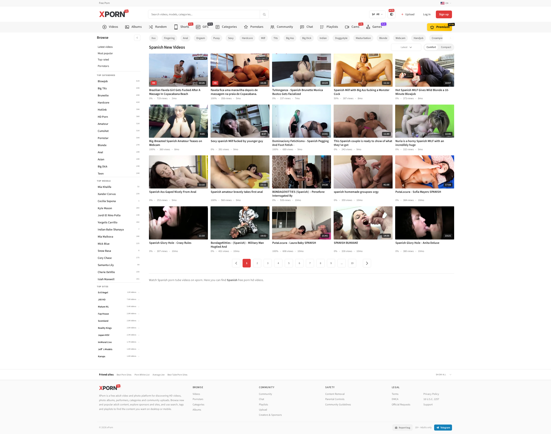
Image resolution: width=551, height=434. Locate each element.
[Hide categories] (137, 38)
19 (352, 263)
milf (263, 38)
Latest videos (105, 47)
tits (276, 38)
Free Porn (104, 3)
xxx (154, 38)
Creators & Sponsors (270, 415)
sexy (231, 38)
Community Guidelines (338, 404)
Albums (197, 410)
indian (323, 38)
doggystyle (341, 38)
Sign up (444, 14)
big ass (290, 38)
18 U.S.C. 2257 (431, 399)
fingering (169, 38)
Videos (196, 394)
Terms (395, 394)
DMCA (395, 399)
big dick (306, 38)
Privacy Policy (431, 394)
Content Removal (335, 394)
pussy (216, 38)
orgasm (200, 38)
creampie (437, 38)
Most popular (105, 53)
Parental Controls (334, 399)
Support (428, 404)
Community (265, 394)
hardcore (247, 38)
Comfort (431, 47)
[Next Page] (367, 263)
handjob (418, 38)
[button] (451, 38)
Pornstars (103, 66)
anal (185, 38)
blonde (383, 38)
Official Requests (401, 404)
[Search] (264, 14)
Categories (198, 404)
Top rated (103, 60)
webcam (400, 38)
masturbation (363, 38)
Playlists (263, 404)
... (342, 263)
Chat (261, 399)
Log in (426, 14)
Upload (263, 410)
